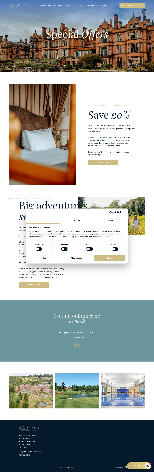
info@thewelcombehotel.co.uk (77, 333)
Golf (97, 6)
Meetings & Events (64, 6)
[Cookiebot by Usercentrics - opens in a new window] (111, 213)
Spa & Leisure (89, 6)
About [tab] (110, 220)
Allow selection (77, 258)
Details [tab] (77, 220)
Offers (103, 6)
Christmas (77, 6)
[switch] (62, 248)
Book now (103, 162)
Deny (45, 258)
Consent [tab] (43, 220)
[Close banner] (124, 213)
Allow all (109, 258)
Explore (43, 6)
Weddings (51, 6)
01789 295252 (77, 337)
